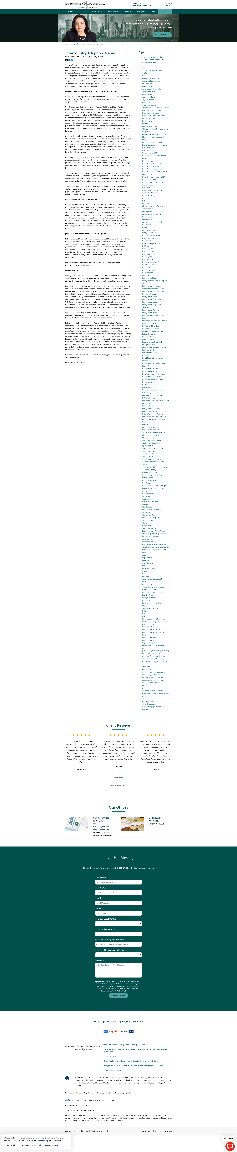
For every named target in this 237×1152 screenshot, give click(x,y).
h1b (143, 616)
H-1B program (148, 249)
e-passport (146, 571)
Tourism (145, 464)
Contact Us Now (162, 35)
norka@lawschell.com (142, 6)
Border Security (148, 118)
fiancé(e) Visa (147, 595)
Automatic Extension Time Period (155, 108)
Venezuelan (146, 499)
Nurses (145, 384)
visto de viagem (148, 704)
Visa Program (147, 512)
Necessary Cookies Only (32, 1145)
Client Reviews (113, 12)
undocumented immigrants (153, 680)
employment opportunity (152, 579)
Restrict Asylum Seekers (151, 427)
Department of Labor (151, 169)
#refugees (146, 73)
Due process (147, 198)
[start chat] (230, 1146)
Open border (147, 387)
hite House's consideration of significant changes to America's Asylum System (155, 621)
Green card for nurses (151, 238)
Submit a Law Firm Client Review (118, 786)
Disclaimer (113, 1045)
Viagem (145, 504)
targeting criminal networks (153, 672)
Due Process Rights (150, 195)
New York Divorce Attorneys (153, 374)
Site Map (134, 1045)
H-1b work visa (148, 251)
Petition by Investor (150, 398)
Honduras (146, 267)
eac (143, 573)
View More (118, 777)
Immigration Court (149, 297)
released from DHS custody (153, 659)
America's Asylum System (152, 89)
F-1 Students (147, 225)
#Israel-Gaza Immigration (152, 57)
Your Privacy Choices (79, 1100)
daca (144, 552)
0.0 (143, 76)
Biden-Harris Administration (153, 115)
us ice (144, 685)
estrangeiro (147, 584)
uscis (144, 688)
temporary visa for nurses (152, 677)
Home (70, 12)
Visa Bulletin (147, 507)
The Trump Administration (153, 459)
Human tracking (148, 270)
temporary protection (151, 675)
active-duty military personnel (154, 533)
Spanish (128, 12)
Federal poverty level (150, 230)
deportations (147, 563)
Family (144, 227)
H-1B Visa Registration (151, 243)
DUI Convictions (148, 150)
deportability (147, 558)
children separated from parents (155, 544)
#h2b (144, 68)
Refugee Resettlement (151, 408)
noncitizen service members (153, 645)
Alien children (147, 86)
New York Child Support (151, 368)
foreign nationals (149, 597)
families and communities (152, 592)
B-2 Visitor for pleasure (151, 110)
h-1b (144, 611)
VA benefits (146, 496)
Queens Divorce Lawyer (112, 1070)
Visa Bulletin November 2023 (153, 510)
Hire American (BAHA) (150, 262)
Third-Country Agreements (153, 462)
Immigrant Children (150, 278)
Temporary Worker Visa (151, 454)
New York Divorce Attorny (152, 376)
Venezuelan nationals (150, 502)
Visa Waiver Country (150, 515)
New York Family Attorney (152, 379)
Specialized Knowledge (151, 443)
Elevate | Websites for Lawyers (156, 1131)
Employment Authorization (153, 214)
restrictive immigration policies (155, 661)
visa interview (147, 701)
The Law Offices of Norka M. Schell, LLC (95, 1131)
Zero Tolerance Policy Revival (153, 531)
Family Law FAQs (110, 1056)
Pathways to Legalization (152, 395)
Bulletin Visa (147, 121)
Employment (147, 211)
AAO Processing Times (151, 78)
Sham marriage (148, 438)
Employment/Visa (149, 217)
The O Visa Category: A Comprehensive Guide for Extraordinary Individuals (131, 1061)
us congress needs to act (152, 683)
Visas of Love (147, 520)
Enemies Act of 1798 (150, 219)
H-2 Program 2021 (149, 254)
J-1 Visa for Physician (150, 326)
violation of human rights (152, 691)
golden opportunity (150, 608)
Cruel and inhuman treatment (154, 142)
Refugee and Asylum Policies (153, 411)
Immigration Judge (149, 302)
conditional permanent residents (155, 547)
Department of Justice (151, 166)
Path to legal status (150, 392)
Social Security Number (151, 440)
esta (144, 581)
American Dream (149, 92)
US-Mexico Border (149, 480)
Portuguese (141, 12)
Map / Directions (101, 829)
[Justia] (67, 1078)
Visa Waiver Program (150, 518)
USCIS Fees (146, 483)
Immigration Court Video (152, 299)
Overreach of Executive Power (154, 390)
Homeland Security (149, 265)
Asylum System (148, 100)
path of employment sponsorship (155, 651)
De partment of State (151, 153)
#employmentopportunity (152, 60)
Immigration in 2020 (150, 313)
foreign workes (148, 600)
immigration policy (149, 640)
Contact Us (165, 12)
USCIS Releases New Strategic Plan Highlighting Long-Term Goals (154, 488)
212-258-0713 (166, 6)
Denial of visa (147, 161)
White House (147, 526)
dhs (143, 565)
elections (146, 576)
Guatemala (146, 241)
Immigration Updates (78, 44)
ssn (143, 664)
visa (143, 699)
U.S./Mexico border (149, 472)
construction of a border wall (154, 549)
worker (145, 709)
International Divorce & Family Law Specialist (138, 1066)
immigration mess (149, 637)
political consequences (151, 653)
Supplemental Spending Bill (153, 448)
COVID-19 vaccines (149, 126)
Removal (145, 424)
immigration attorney (151, 629)
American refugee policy (152, 94)
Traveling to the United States (154, 467)
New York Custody (149, 371)
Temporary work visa (150, 456)
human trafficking (149, 627)
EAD (143, 201)
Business (145, 124)
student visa (147, 669)
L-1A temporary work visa (152, 331)
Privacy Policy (124, 1045)
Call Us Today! (166, 3)
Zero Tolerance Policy (151, 528)
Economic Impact (149, 203)
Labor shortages (149, 334)
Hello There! (228, 1139)
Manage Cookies (108, 1100)
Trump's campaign (149, 470)
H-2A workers (147, 259)
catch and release (149, 542)
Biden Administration (150, 113)
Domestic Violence (149, 179)
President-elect (148, 406)
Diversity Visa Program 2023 (153, 177)
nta (143, 648)
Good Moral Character (151, 235)
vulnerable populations (151, 707)
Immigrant (146, 275)
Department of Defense (151, 163)
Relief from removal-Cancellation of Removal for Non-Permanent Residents (155, 419)
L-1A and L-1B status (150, 329)
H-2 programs (147, 257)
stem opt (146, 667)
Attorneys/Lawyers (149, 105)
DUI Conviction (148, 147)
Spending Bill (147, 446)
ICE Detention (147, 273)
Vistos (144, 523)
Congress (146, 139)
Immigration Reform (150, 310)
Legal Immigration (149, 339)
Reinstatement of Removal (152, 414)
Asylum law (146, 102)
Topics (142, 52)
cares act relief (148, 539)
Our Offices (118, 807)
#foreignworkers (149, 62)
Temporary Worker (150, 451)
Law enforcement (149, 336)
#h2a (144, 65)
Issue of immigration (150, 323)
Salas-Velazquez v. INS (151, 430)
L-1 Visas (160, 1066)
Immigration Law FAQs (112, 1066)
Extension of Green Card (152, 222)
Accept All (11, 1145)
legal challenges (148, 643)
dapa (144, 555)
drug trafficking (148, 568)
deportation (147, 560)
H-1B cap (145, 246)
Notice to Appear (149, 382)
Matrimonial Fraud (149, 352)
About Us (82, 12)
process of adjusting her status (154, 656)
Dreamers (146, 187)
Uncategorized (80, 362)
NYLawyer (146, 355)
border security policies (151, 536)
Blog (153, 12)
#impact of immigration (152, 70)
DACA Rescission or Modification (155, 145)
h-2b (144, 613)
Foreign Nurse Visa (149, 233)
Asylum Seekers (148, 97)
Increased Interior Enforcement (154, 321)
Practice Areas (96, 12)
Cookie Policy (94, 1100)
